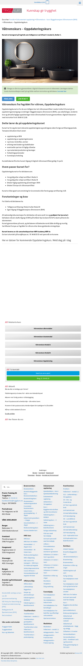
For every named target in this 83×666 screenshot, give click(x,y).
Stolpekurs (47, 584)
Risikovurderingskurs (31, 528)
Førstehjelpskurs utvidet (69, 590)
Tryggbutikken (7, 630)
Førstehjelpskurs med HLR (70, 580)
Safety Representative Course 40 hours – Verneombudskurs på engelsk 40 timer (31, 572)
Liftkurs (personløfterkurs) (69, 609)
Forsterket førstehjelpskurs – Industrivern (50, 600)
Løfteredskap (28, 587)
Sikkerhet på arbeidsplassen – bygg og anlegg (70, 626)
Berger (35, 473)
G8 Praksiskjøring (69, 533)
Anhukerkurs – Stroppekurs (48, 503)
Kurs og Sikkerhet (8, 632)
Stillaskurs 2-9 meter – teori (51, 571)
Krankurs (66, 489)
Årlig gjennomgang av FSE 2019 (70, 646)
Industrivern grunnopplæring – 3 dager (30, 513)
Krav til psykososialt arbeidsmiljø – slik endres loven (22, 401)
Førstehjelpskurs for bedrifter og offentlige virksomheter (51, 613)
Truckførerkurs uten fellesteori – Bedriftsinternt (30, 629)
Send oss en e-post (43, 373)
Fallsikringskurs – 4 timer (50, 521)
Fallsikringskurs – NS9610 (49, 516)
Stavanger (31, 475)
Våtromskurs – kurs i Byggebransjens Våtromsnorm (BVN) (56, 19)
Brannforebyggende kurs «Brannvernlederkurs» (70, 554)
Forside (12, 19)
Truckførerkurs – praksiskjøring (29, 636)
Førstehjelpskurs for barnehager (50, 606)
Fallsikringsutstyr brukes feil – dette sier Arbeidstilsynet (24, 393)
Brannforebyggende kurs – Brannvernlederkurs (30, 494)
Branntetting (67, 560)
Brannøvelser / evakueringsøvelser (30, 502)
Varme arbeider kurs (30, 530)
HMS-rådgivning (29, 558)
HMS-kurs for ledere (30, 541)
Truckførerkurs (29, 614)
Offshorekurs (28, 584)
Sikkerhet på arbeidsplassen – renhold (68, 618)
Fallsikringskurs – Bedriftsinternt (30, 604)
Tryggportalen (7, 627)
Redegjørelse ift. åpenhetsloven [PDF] (9, 611)
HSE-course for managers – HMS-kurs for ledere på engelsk (31, 563)
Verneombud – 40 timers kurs (29, 551)
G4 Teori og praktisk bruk (70, 506)
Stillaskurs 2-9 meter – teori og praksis (51, 566)
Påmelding (8, 99)
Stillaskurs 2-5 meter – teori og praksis (51, 556)
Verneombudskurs (69, 634)
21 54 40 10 (13, 498)
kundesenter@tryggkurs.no (12, 501)
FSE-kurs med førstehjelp (48, 534)
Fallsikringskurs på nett (69, 572)
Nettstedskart (7, 615)
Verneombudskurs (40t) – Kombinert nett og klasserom (71, 639)
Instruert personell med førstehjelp (50, 540)
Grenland (42, 473)
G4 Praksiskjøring (69, 516)
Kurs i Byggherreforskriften (70, 604)
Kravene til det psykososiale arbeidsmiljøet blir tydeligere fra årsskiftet (29, 406)
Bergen (38, 475)
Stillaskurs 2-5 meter (70, 631)
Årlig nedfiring (48, 587)
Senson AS (78, 653)
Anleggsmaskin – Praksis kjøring (49, 641)
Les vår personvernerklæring (9, 597)
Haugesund (50, 473)
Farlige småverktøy (50, 531)
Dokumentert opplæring (25, 19)
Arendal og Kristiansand (50, 475)
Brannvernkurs (29, 489)
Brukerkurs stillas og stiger (51, 577)
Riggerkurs (27, 589)
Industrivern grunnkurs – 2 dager (31, 519)
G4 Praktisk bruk (68, 510)
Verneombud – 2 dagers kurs (29, 545)
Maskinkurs (47, 627)
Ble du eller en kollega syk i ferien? (16, 389)
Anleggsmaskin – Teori (51, 632)
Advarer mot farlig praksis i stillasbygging (19, 397)
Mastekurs (47, 581)
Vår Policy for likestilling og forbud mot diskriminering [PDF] (11, 604)
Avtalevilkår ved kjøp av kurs (11, 593)
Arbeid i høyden (68, 549)
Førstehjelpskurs (49, 595)
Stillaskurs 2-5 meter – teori (51, 561)
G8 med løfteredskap (70, 530)
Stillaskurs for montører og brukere (51, 550)
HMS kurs (27, 539)
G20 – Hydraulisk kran (70, 535)
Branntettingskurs (30, 499)
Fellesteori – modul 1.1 (31, 616)
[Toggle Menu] (80, 3)
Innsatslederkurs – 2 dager (30, 524)
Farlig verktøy (68, 576)
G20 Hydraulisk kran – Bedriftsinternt (70, 539)
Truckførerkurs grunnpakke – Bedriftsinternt (29, 621)
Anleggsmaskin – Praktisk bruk (49, 636)
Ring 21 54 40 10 (43, 378)
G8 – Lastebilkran (69, 519)
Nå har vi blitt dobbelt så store (15, 410)
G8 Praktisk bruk (68, 527)
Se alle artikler (10, 414)
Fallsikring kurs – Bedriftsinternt (49, 526)
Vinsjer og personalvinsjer (29, 593)
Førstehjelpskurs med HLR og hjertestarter (70, 585)
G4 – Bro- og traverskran (67, 501)
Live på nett (23, 99)
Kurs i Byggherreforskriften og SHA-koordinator (51, 509)
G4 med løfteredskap (70, 513)
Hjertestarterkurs (50, 618)
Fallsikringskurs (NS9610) (29, 599)
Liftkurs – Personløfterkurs (49, 545)
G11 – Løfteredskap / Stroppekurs (70, 496)
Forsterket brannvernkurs (29, 507)
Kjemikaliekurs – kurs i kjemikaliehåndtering (51, 492)
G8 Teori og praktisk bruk (70, 523)
